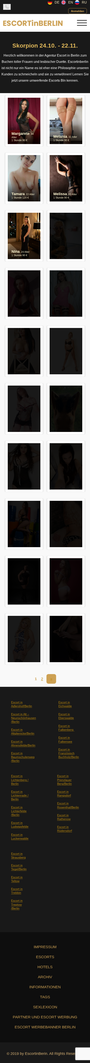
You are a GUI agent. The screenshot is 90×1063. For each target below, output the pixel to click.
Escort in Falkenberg (66, 727)
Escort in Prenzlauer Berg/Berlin (64, 779)
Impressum (45, 947)
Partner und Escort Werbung (45, 1017)
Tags (45, 997)
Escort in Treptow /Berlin (17, 904)
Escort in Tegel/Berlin (19, 867)
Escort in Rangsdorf (64, 793)
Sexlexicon (45, 1007)
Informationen (45, 987)
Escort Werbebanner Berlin (45, 1027)
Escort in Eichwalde (65, 704)
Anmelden (77, 11)
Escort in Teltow (17, 879)
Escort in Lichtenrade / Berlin (19, 795)
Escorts (45, 957)
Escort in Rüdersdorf (64, 828)
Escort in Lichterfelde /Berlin (19, 811)
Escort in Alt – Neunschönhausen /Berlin (23, 717)
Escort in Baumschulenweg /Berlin (23, 757)
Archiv (45, 977)
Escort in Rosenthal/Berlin (68, 805)
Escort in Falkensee (65, 739)
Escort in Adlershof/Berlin (21, 704)
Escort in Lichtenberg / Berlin (19, 779)
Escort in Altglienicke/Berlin (22, 731)
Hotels (45, 967)
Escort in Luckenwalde (19, 836)
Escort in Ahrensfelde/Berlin (23, 743)
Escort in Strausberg (18, 855)
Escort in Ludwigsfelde (19, 824)
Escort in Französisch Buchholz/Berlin (68, 753)
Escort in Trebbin (17, 890)
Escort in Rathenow (64, 817)
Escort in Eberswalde (66, 716)
